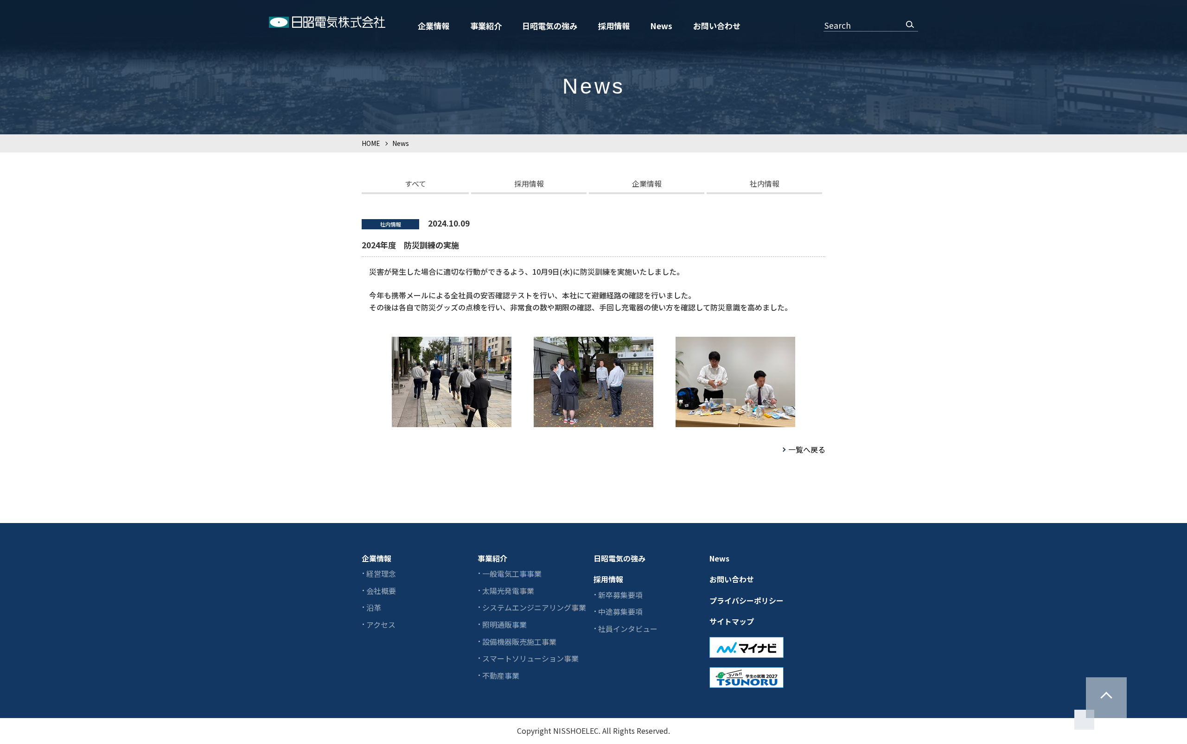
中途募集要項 (620, 611)
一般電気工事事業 (512, 573)
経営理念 (381, 573)
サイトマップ (731, 621)
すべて (415, 183)
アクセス (381, 624)
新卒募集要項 (620, 594)
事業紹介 (486, 26)
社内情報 (764, 183)
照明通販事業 (504, 624)
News (661, 26)
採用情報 (614, 26)
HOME (371, 143)
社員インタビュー (627, 628)
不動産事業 (500, 675)
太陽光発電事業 (508, 590)
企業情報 (433, 26)
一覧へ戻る (806, 449)
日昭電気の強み (549, 26)
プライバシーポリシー (746, 600)
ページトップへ (1106, 697)
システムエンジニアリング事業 (534, 607)
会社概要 (381, 590)
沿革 (373, 607)
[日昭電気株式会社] (327, 23)
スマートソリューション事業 (530, 658)
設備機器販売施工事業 (519, 641)
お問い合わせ (716, 26)
